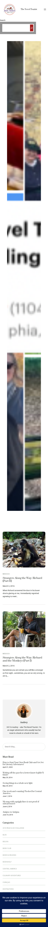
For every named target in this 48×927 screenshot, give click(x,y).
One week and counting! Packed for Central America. (22, 792)
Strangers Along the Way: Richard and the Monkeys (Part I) (22, 659)
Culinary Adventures (12, 875)
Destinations (8, 889)
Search (2, 20)
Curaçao (6, 882)
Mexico (6, 574)
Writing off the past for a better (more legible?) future (23, 774)
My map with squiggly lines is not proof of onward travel (21, 803)
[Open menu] (45, 9)
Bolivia (5, 842)
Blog (5, 835)
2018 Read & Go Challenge (13, 828)
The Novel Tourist (29, 9)
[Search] (31, 28)
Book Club (7, 848)
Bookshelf (7, 862)
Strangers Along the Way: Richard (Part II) (22, 580)
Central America (10, 869)
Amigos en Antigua (11, 812)
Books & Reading (9, 855)
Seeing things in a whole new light (18, 783)
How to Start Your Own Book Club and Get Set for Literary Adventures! (23, 763)
